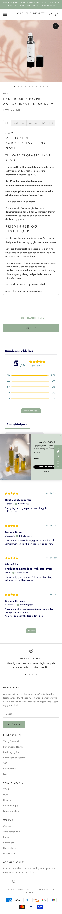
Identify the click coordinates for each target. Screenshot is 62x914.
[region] (31, 659)
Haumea (7, 800)
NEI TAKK (46, 471)
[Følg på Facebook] (5, 881)
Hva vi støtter (9, 848)
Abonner (14, 724)
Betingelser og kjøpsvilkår (15, 757)
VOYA (6, 789)
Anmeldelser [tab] (17, 424)
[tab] (7, 123)
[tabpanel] (31, 534)
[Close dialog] (60, 436)
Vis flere (31, 630)
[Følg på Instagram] (13, 881)
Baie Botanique (10, 805)
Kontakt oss (8, 842)
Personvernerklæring (13, 746)
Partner (6, 837)
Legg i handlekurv (31, 318)
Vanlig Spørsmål (11, 741)
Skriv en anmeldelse (31, 410)
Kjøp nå (30, 328)
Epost (36, 458)
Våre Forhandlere (11, 831)
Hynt (6, 93)
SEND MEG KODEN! (46, 467)
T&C (5, 763)
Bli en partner (9, 768)
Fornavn (37, 452)
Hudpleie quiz (10, 853)
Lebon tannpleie (11, 811)
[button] (31, 375)
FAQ (5, 774)
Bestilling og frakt (11, 752)
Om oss (7, 826)
